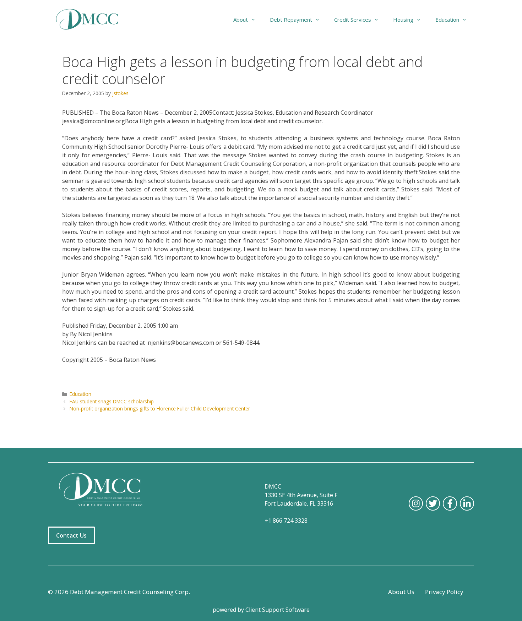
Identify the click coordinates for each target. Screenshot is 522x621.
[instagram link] (416, 503)
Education (80, 394)
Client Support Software (277, 610)
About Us (401, 592)
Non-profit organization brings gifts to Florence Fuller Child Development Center (160, 408)
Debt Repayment (291, 19)
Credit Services (352, 19)
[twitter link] (433, 503)
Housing (403, 19)
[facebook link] (450, 503)
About (240, 19)
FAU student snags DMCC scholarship (112, 401)
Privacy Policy (444, 592)
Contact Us (71, 535)
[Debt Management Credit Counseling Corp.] (91, 19)
